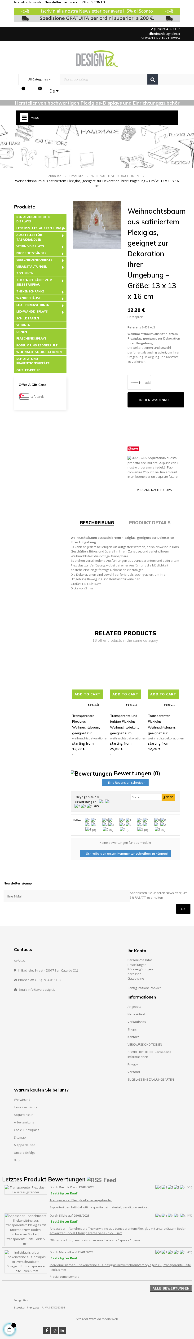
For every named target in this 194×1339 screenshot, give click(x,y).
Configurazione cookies (145, 988)
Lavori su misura (26, 1107)
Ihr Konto (137, 950)
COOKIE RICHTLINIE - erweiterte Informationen (149, 1054)
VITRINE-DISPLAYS (30, 246)
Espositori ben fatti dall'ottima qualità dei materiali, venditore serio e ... (100, 1207)
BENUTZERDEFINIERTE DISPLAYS (33, 219)
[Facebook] (46, 1330)
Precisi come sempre (64, 1276)
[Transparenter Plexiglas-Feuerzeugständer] (25, 1189)
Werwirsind (22, 1099)
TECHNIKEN (25, 273)
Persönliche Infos (140, 960)
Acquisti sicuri (23, 1115)
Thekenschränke (30, 291)
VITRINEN (23, 325)
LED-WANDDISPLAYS (32, 311)
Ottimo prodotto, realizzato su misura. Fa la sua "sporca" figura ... (96, 1240)
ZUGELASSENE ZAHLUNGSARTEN (151, 1079)
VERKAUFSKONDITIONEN (145, 1044)
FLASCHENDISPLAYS (31, 338)
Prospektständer (31, 253)
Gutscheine (136, 978)
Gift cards (37, 396)
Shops (132, 1029)
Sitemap (20, 1137)
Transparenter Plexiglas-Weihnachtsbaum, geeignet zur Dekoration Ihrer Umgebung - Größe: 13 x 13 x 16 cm (87, 725)
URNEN (21, 332)
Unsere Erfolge (24, 1152)
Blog (17, 1160)
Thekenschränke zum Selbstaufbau (34, 282)
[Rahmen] (29, 90)
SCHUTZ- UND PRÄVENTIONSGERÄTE (32, 361)
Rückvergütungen (140, 969)
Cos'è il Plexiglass (26, 1130)
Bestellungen (137, 965)
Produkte (24, 207)
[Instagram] (54, 1330)
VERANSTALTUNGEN (31, 266)
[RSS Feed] (101, 1179)
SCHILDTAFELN (27, 318)
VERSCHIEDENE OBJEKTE (34, 259)
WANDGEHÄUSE (28, 298)
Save (135, 449)
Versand (134, 1072)
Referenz (134, 327)
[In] (62, 1330)
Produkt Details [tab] (150, 523)
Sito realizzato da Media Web (97, 1319)
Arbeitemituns (24, 1122)
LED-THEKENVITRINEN (32, 305)
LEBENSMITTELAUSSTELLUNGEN (41, 228)
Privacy (133, 1064)
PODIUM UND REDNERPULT (37, 345)
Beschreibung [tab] (97, 523)
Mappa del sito (24, 1145)
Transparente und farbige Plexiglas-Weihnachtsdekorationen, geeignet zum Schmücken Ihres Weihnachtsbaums (125, 725)
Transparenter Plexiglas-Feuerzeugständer (81, 1200)
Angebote (134, 1006)
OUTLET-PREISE (28, 370)
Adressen (134, 974)
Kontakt (133, 1037)
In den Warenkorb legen (161, 400)
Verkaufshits (137, 1022)
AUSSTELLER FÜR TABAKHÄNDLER (29, 237)
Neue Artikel (136, 1014)
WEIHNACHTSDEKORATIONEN (39, 352)
